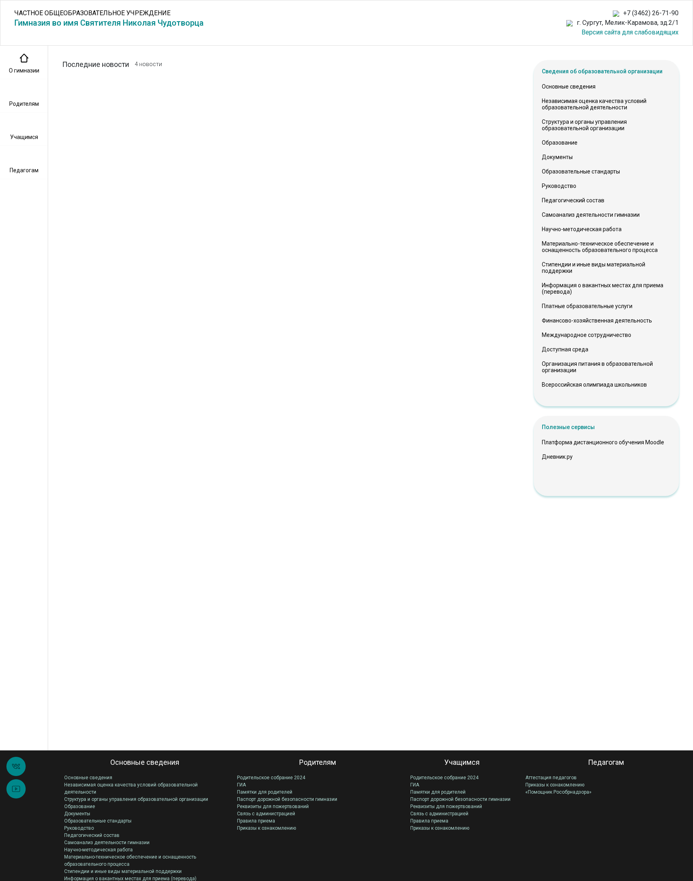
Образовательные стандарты (581, 171)
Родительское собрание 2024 (271, 777)
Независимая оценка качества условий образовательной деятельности (594, 104)
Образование (560, 142)
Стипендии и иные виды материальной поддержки (593, 267)
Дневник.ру (557, 457)
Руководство (559, 186)
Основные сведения (569, 86)
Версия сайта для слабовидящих (630, 32)
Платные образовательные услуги (587, 306)
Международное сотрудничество (586, 335)
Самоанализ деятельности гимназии (591, 215)
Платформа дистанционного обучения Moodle (603, 442)
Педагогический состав (573, 200)
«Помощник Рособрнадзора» (558, 792)
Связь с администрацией (266, 813)
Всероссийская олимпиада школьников (594, 384)
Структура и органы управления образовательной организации (584, 125)
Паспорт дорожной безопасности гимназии (287, 799)
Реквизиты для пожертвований (273, 806)
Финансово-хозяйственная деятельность (597, 320)
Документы (557, 157)
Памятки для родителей (264, 792)
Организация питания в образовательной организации (597, 367)
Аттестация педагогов (551, 777)
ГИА (241, 785)
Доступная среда (565, 349)
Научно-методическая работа (582, 229)
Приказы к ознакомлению (266, 828)
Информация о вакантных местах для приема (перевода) (602, 288)
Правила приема (256, 821)
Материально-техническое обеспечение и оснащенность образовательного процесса (600, 246)
